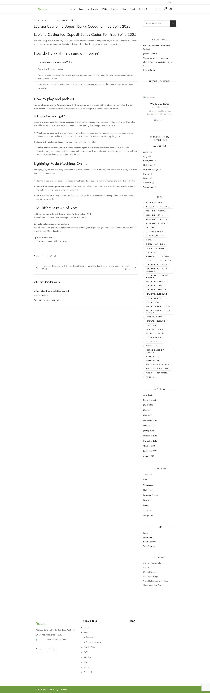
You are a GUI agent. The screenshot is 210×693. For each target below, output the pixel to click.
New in (146, 173)
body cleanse (166, 207)
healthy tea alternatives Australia (157, 276)
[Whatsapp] (54, 256)
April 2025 (147, 394)
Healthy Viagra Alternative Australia (158, 312)
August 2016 (148, 456)
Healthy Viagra (152, 302)
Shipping (114, 9)
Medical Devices (150, 572)
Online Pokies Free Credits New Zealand (51, 291)
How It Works (92, 9)
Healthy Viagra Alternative (158, 306)
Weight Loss (148, 187)
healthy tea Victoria (155, 298)
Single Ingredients (93, 642)
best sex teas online (155, 203)
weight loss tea (153, 360)
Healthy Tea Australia (155, 282)
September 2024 (150, 400)
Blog (124, 9)
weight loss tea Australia (157, 365)
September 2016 (150, 451)
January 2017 (148, 430)
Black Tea (150, 207)
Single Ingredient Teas (152, 585)
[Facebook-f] (48, 649)
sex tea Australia (153, 338)
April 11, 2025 (43, 20)
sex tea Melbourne (154, 342)
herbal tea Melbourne (155, 321)
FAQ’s (104, 9)
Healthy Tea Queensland (156, 294)
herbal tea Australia (155, 317)
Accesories (148, 152)
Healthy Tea (165, 261)
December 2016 (150, 435)
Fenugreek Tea (152, 252)
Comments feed (149, 541)
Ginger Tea (150, 256)
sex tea (161, 333)
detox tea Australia (154, 232)
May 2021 (147, 410)
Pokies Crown (149, 70)
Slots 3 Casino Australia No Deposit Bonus (158, 64)
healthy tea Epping (154, 286)
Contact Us (143, 9)
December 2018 (150, 420)
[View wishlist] (165, 9)
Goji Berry (165, 256)
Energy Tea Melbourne (156, 248)
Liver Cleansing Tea (154, 329)
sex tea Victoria (153, 346)
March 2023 (148, 405)
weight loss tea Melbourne (158, 369)
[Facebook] (42, 256)
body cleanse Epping (155, 215)
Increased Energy (150, 169)
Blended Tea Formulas (152, 563)
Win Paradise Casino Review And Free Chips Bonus (109, 267)
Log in (145, 533)
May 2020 (147, 415)
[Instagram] (54, 649)
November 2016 (150, 441)
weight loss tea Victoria (157, 373)
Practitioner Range (150, 576)
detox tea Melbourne (155, 236)
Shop (81, 9)
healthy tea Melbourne (156, 290)
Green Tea (150, 261)
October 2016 (149, 446)
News (145, 178)
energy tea (151, 240)
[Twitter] (46, 256)
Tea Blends (90, 637)
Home (72, 9)
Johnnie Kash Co (41, 295)
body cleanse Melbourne (156, 219)
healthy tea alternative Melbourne (156, 270)
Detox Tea (150, 227)
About (132, 9)
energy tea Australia (155, 244)
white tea (150, 377)
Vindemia (147, 182)
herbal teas (151, 325)
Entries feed (148, 537)
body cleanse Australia (156, 211)
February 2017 (149, 425)
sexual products (153, 356)
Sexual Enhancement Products (155, 351)
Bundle (146, 567)
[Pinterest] (51, 256)
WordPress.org (149, 546)
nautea (149, 333)
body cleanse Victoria (155, 223)
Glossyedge (148, 160)
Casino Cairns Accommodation (46, 300)
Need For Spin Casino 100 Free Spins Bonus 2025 (63, 267)
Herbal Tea (147, 165)
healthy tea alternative (156, 265)
